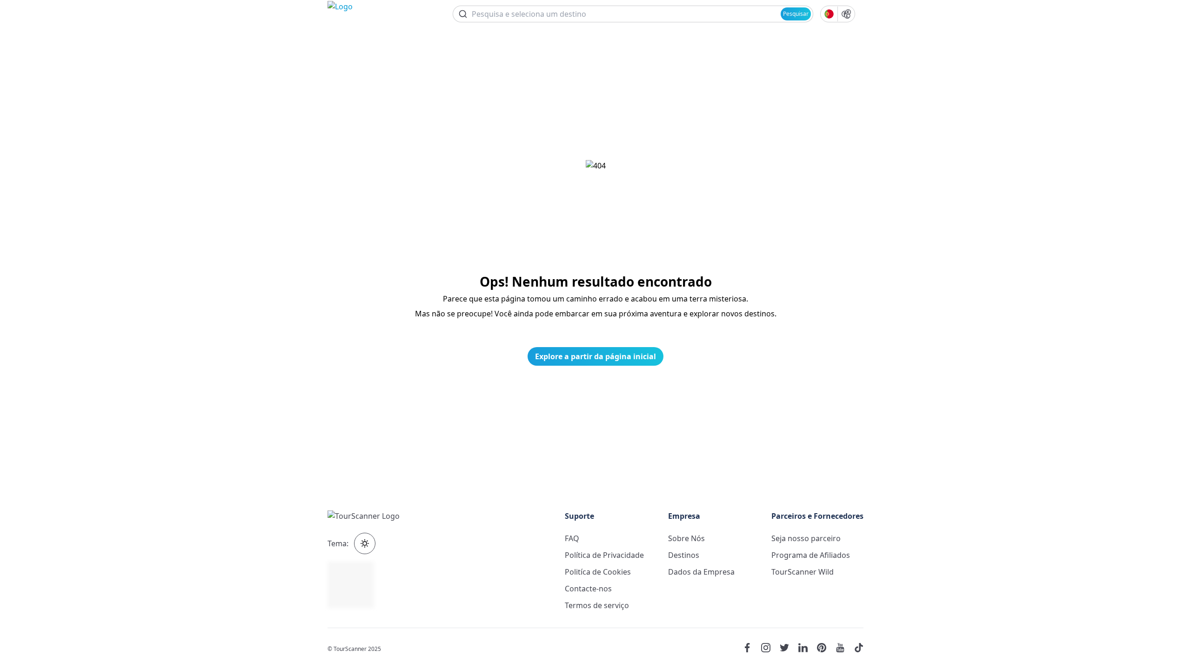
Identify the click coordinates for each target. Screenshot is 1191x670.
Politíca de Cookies (598, 572)
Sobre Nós (686, 538)
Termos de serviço (597, 605)
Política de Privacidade (604, 555)
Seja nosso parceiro (806, 538)
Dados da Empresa (701, 572)
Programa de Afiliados (810, 555)
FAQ (572, 538)
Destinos (683, 555)
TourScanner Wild (802, 572)
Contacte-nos (588, 588)
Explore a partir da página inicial (595, 356)
